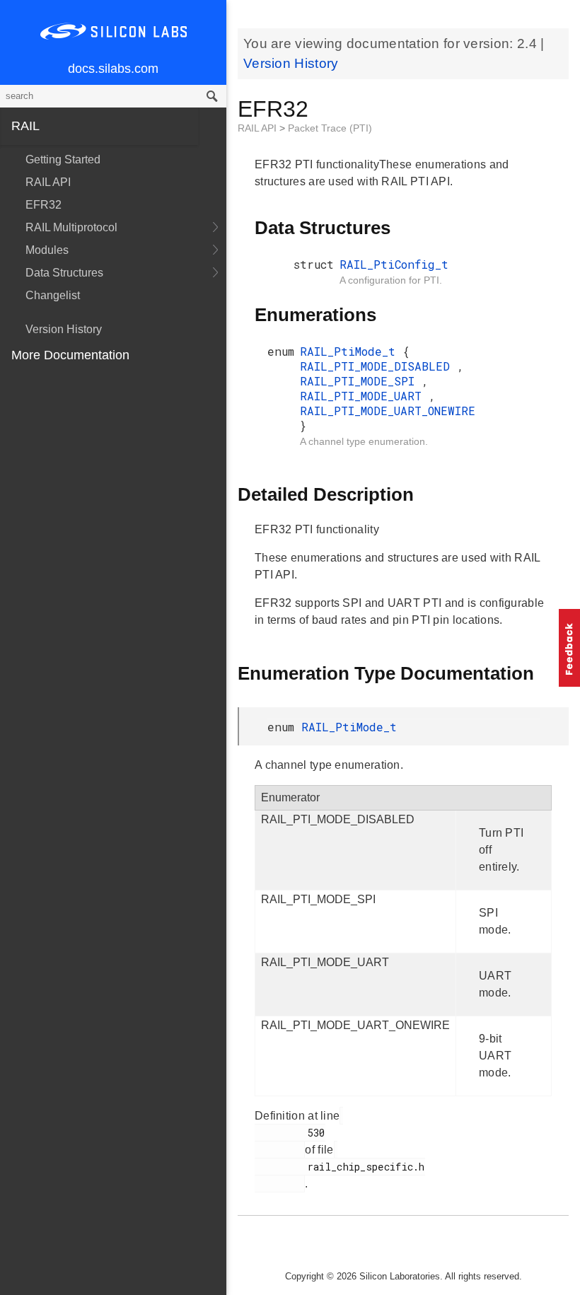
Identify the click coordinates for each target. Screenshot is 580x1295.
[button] (569, 648)
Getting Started (62, 159)
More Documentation (70, 355)
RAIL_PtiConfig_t (394, 264)
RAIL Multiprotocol (71, 227)
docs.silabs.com (113, 69)
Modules (47, 250)
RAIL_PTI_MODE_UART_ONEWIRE (387, 410)
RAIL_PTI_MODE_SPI (361, 380)
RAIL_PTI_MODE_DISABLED (378, 366)
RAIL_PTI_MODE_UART (364, 395)
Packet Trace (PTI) (330, 128)
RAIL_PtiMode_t (351, 351)
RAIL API (48, 182)
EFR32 (43, 205)
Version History (63, 329)
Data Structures (64, 273)
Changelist (52, 295)
